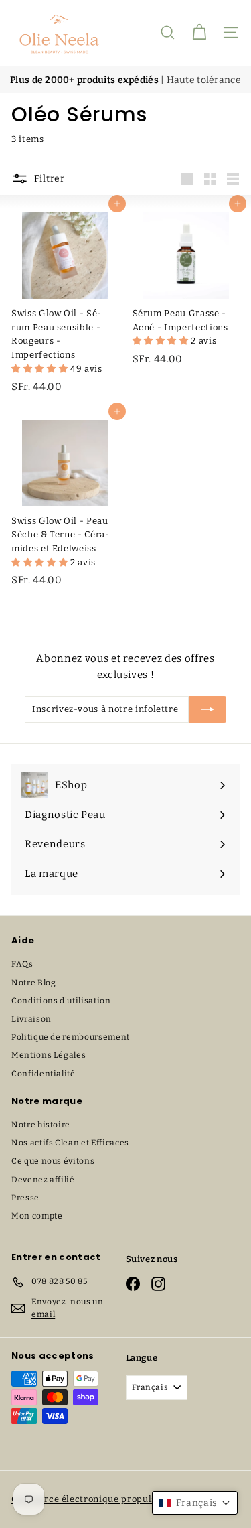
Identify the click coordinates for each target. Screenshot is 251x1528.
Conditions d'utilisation (61, 1000)
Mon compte (37, 1216)
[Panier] (199, 32)
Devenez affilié (43, 1179)
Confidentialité (43, 1074)
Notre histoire (40, 1124)
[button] (40, 369)
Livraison (31, 1019)
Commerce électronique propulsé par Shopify (113, 1499)
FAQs (22, 964)
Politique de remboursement (70, 1037)
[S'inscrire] (207, 709)
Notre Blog (33, 982)
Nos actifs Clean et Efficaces (70, 1143)
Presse (25, 1197)
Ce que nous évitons (52, 1161)
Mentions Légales (48, 1055)
